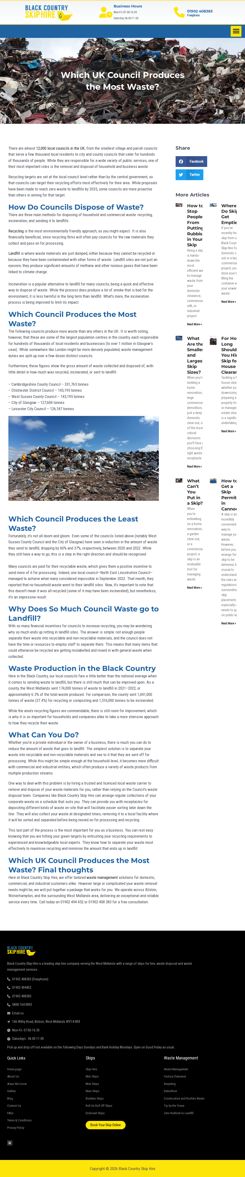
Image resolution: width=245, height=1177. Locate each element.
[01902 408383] (179, 12)
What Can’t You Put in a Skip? (195, 492)
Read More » (194, 324)
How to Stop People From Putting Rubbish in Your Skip (196, 225)
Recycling (16, 231)
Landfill (14, 253)
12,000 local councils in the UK (60, 148)
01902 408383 (200, 11)
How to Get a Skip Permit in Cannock (231, 495)
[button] (236, 31)
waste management (102, 877)
